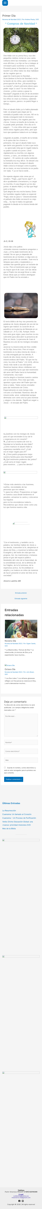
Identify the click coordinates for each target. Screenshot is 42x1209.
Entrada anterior (21, 593)
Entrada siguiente (21, 598)
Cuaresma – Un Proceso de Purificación (19, 818)
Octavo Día (10, 669)
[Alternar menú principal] (5, 3)
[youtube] (23, 1201)
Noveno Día (10, 641)
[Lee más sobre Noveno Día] (21, 629)
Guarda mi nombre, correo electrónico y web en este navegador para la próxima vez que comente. (20, 770)
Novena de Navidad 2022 (11, 19)
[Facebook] (19, 1201)
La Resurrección (9, 810)
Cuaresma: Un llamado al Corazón (16, 814)
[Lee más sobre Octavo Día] (10, 665)
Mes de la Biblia (9, 828)
